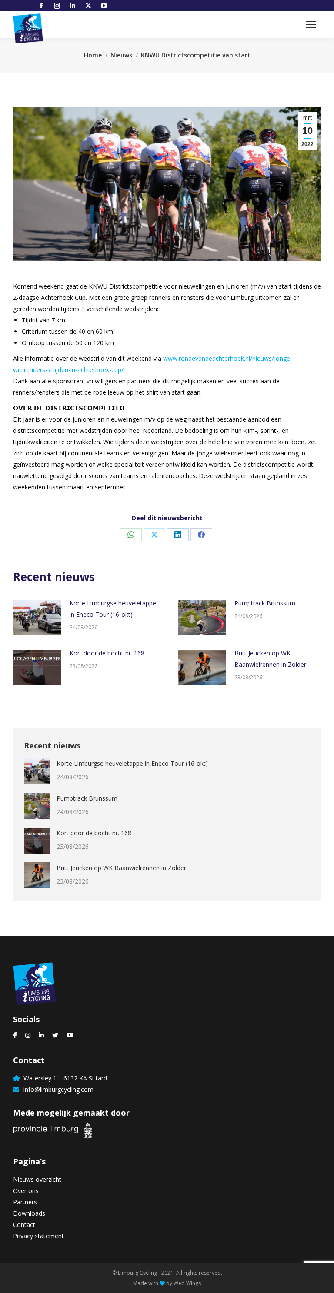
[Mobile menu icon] (311, 25)
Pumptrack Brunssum (264, 603)
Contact (24, 1224)
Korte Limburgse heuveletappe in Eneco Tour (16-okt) (113, 608)
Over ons (26, 1191)
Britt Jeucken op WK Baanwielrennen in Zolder (270, 658)
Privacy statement (38, 1236)
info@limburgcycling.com (57, 1089)
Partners (25, 1202)
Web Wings (187, 1283)
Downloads (29, 1213)
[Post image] (37, 617)
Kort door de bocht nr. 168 (107, 653)
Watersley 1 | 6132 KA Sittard (63, 1078)
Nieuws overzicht (37, 1179)
